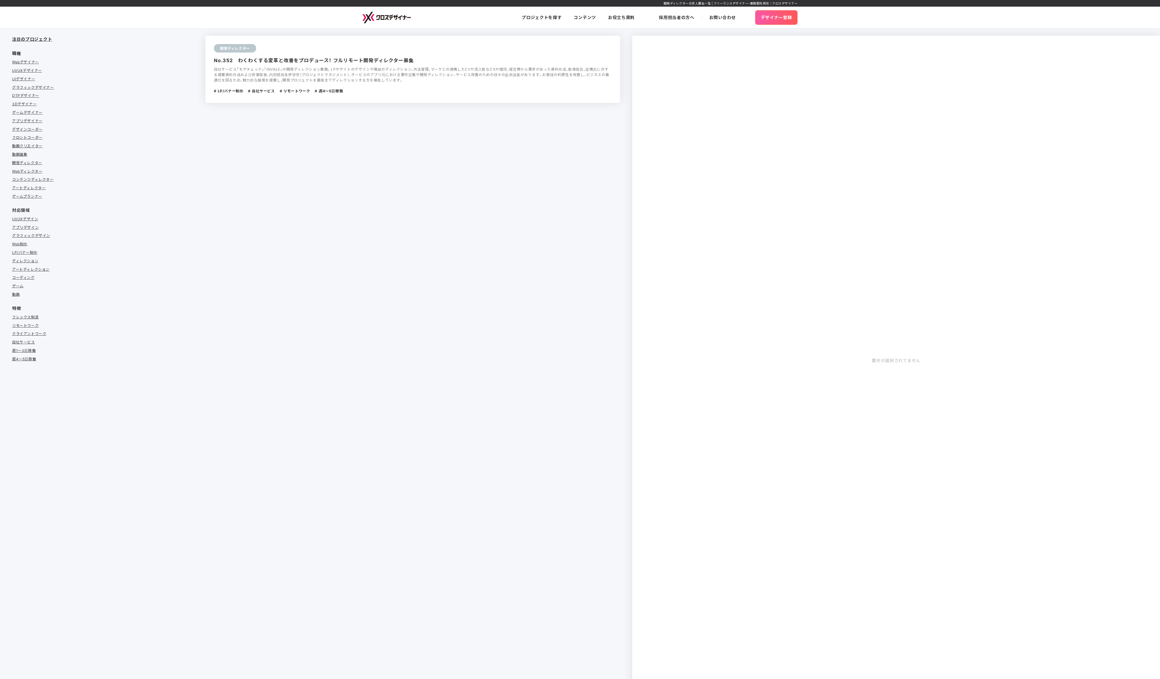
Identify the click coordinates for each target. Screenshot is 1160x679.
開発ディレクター (27, 162)
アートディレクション (31, 269)
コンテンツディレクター (33, 179)
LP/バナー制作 (24, 252)
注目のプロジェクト (32, 39)
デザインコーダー (27, 129)
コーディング (23, 277)
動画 (16, 294)
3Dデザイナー (24, 104)
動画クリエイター (27, 145)
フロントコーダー (27, 137)
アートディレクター (29, 187)
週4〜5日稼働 (24, 359)
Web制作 (19, 244)
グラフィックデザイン (31, 235)
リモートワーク (25, 325)
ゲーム (18, 285)
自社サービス (23, 342)
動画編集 (19, 154)
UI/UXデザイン (25, 219)
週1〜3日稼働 (24, 350)
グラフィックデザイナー (33, 87)
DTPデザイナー (25, 95)
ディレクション (25, 260)
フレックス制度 (25, 317)
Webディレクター (27, 171)
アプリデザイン (25, 227)
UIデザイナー (23, 78)
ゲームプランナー (27, 196)
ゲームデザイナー (27, 112)
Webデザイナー (25, 62)
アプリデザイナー (27, 120)
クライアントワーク (29, 333)
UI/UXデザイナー (27, 70)
